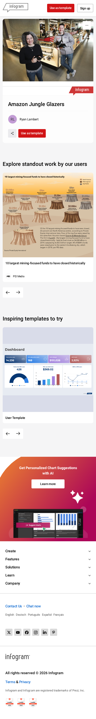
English (9, 614)
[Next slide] (18, 292)
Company (12, 583)
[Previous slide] (8, 292)
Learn (10, 575)
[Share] (12, 133)
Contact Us (13, 606)
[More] (87, 25)
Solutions (12, 567)
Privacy (25, 682)
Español (47, 614)
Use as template (61, 8)
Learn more (48, 484)
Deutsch (21, 614)
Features (12, 559)
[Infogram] (15, 8)
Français (58, 614)
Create (10, 551)
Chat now (33, 606)
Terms (10, 682)
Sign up (85, 8)
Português (34, 614)
